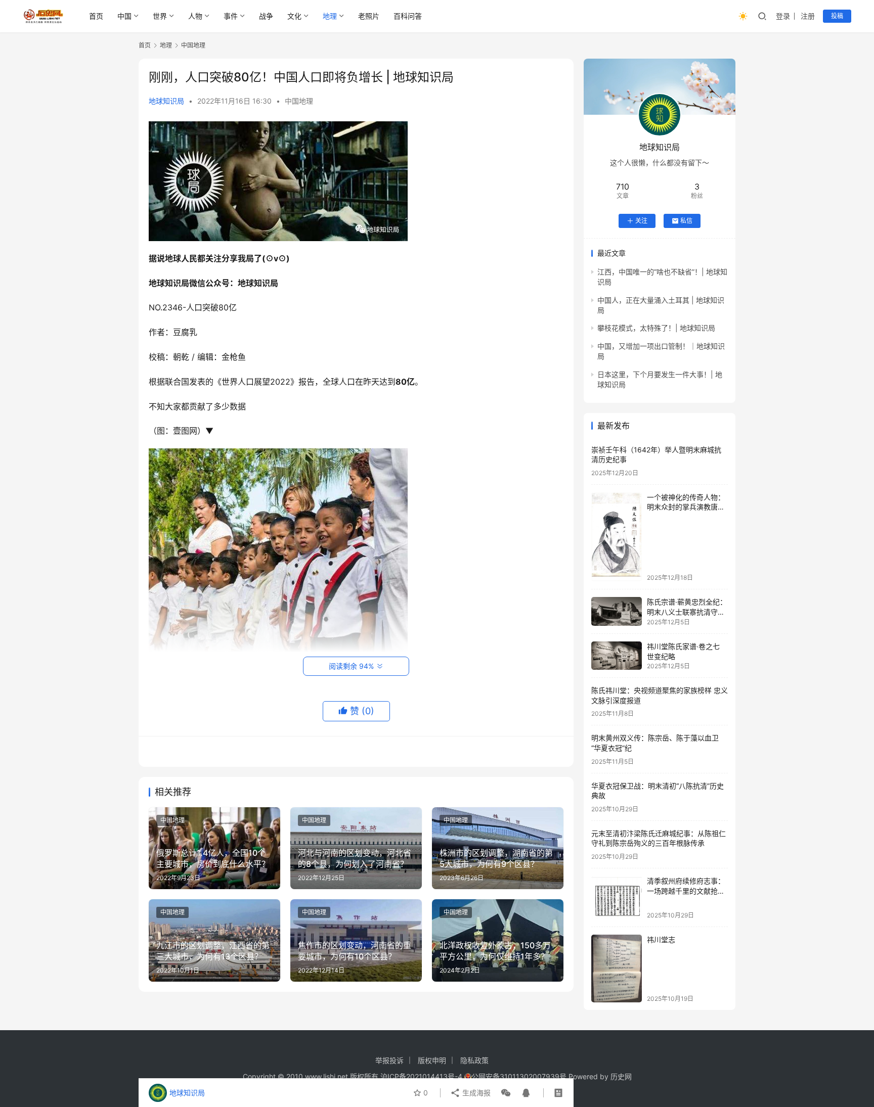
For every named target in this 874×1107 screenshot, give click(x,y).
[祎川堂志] (616, 968)
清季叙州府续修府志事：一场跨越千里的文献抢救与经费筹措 (686, 891)
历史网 (621, 1076)
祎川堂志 (661, 939)
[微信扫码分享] (506, 1093)
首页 (96, 16)
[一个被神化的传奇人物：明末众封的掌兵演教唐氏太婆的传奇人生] (616, 536)
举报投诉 (389, 1060)
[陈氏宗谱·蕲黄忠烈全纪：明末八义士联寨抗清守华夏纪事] (616, 611)
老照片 (368, 16)
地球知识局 (166, 101)
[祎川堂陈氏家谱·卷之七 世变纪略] (616, 655)
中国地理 (299, 101)
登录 (783, 16)
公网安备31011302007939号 (518, 1076)
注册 (808, 16)
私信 (686, 220)
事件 (231, 16)
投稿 (837, 16)
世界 (160, 16)
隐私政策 (474, 1060)
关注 (641, 220)
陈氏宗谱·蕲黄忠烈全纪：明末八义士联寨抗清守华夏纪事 (687, 611)
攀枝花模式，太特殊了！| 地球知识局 (656, 328)
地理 (330, 16)
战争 (266, 16)
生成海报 (475, 1092)
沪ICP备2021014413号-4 (422, 1076)
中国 (124, 16)
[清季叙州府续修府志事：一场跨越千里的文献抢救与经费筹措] (616, 897)
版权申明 (432, 1060)
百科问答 (408, 16)
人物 (195, 16)
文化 (294, 16)
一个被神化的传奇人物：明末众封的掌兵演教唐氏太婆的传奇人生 (686, 507)
